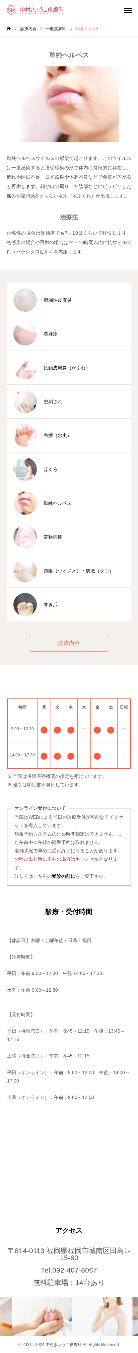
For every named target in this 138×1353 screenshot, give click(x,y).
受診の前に (63, 876)
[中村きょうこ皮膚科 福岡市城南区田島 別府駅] (41, 10)
